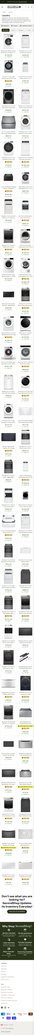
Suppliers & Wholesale (7, 977)
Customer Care (5, 987)
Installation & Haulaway (8, 995)
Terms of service (6, 1031)
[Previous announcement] (3, 2)
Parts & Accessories (7, 998)
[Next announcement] (31, 2)
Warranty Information (7, 992)
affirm (25, 954)
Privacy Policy (5, 979)
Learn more (12, 945)
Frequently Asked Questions (9, 1000)
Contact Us (4, 1003)
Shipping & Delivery (6, 989)
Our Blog (3, 974)
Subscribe (4, 969)
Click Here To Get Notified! (17, 911)
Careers (3, 971)
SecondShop (9, 1028)
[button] (25, 7)
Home (4, 12)
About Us (3, 966)
